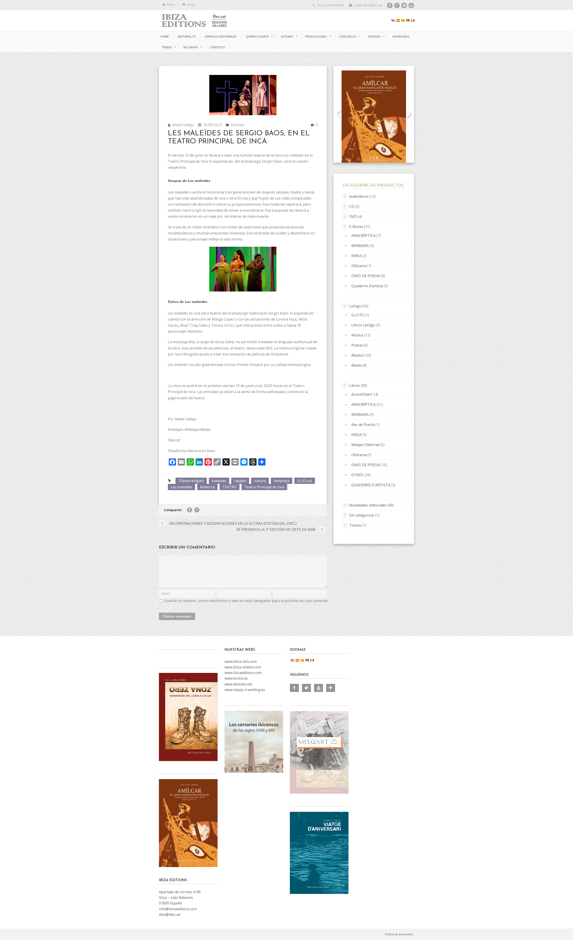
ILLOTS (357, 315)
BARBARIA (360, 245)
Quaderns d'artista (367, 285)
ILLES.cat (304, 480)
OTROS (357, 474)
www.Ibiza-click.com (240, 661)
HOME (164, 36)
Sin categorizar (361, 515)
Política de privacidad (399, 934)
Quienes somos (257, 36)
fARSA (356, 255)
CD (351, 206)
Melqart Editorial (365, 444)
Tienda (167, 47)
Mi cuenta (191, 47)
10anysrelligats (191, 480)
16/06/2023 (212, 124)
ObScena (358, 265)
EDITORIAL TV (187, 36)
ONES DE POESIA (365, 275)
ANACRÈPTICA (363, 235)
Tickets (355, 525)
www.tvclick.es (236, 678)
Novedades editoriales (368, 505)
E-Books (356, 226)
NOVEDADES (401, 36)
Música (357, 335)
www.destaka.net (238, 684)
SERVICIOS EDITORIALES (221, 36)
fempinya (281, 480)
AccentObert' (362, 394)
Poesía (357, 345)
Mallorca (207, 487)
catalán (240, 480)
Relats (356, 365)
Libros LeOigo (363, 325)
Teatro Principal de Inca (264, 487)
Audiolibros (358, 196)
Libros (354, 385)
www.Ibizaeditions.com (243, 672)
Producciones (316, 36)
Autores (287, 36)
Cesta (191, 4)
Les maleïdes (181, 487)
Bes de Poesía (363, 424)
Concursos (347, 36)
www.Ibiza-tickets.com (242, 667)
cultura (260, 480)
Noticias (374, 36)
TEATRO (229, 487)
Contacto (217, 47)
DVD (353, 216)
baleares (219, 480)
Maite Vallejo (183, 124)
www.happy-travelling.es (244, 689)
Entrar (171, 4)
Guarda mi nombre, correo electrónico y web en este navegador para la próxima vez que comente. (246, 600)
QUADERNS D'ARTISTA (370, 485)
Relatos (357, 355)
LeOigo (355, 306)
